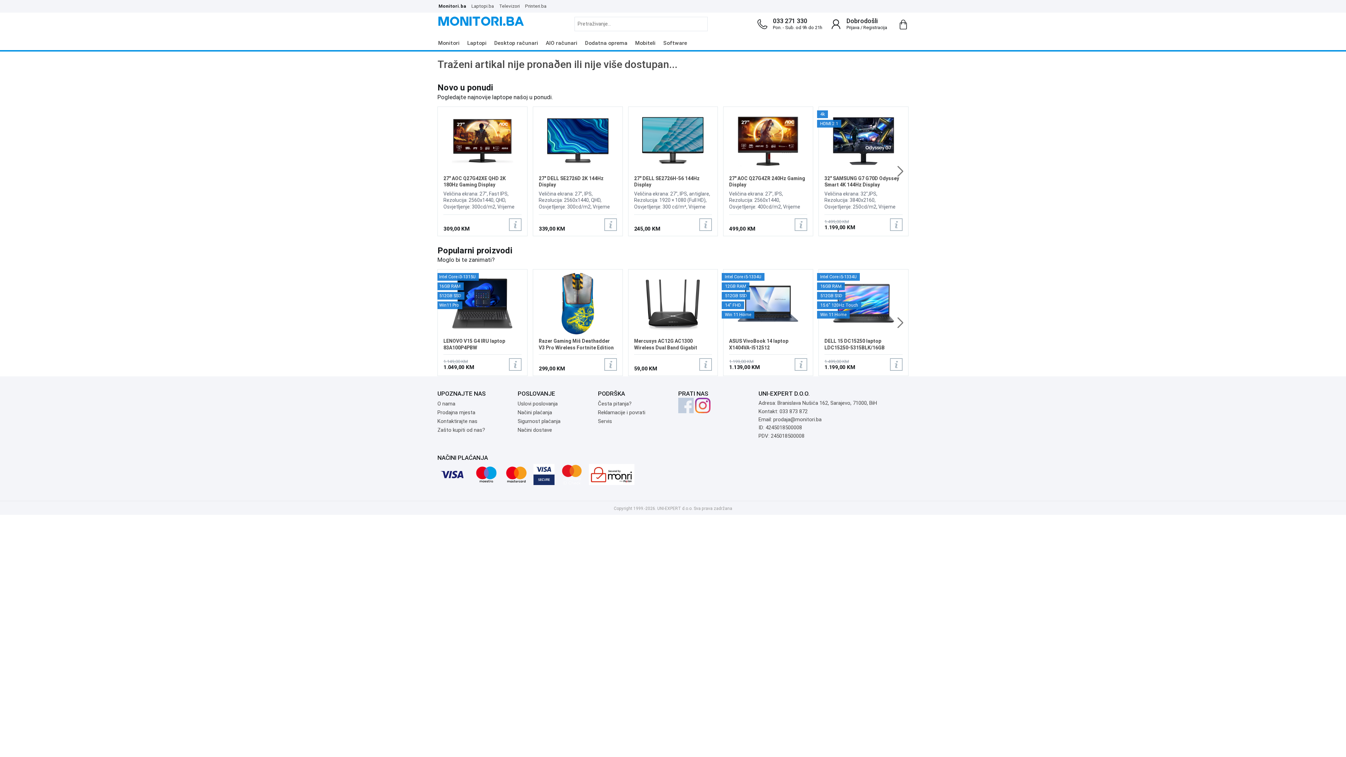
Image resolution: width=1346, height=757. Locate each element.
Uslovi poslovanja (538, 404)
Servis (605, 421)
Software (675, 43)
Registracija (875, 27)
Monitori (449, 43)
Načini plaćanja (535, 412)
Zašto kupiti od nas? (461, 430)
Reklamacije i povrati (621, 412)
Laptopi (477, 43)
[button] (900, 171)
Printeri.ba (535, 6)
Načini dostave (535, 430)
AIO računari (561, 43)
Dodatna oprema (606, 43)
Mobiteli (645, 43)
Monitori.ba (452, 6)
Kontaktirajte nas (457, 421)
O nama (446, 404)
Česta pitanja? (615, 404)
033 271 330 (790, 21)
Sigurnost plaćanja (539, 421)
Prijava (853, 27)
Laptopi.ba (482, 6)
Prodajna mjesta (456, 412)
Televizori (509, 6)
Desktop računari (516, 43)
